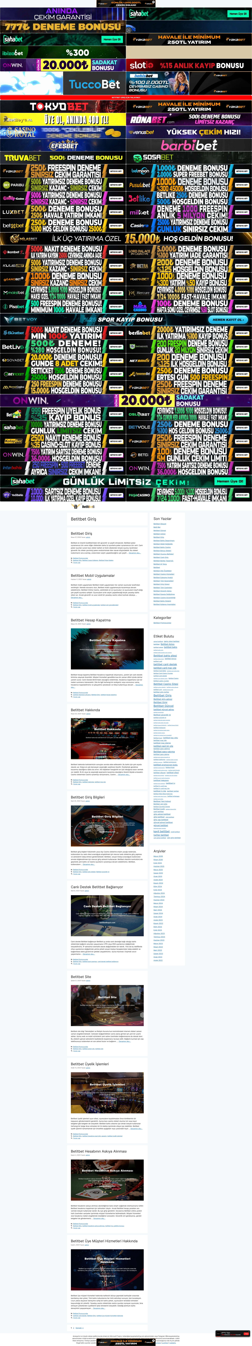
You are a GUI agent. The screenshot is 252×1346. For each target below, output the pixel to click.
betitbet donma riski (168, 689)
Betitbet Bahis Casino (162, 547)
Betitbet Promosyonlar (80, 558)
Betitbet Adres (167, 644)
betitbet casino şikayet (172, 687)
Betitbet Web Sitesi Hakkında (163, 794)
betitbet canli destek (165, 664)
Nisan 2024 (158, 907)
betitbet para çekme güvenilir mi (162, 757)
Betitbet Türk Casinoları (163, 588)
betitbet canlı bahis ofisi (173, 671)
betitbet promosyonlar (159, 767)
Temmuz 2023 (159, 937)
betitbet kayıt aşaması (89, 961)
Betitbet (157, 567)
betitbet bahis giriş (158, 650)
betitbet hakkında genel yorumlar (162, 720)
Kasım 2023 (158, 923)
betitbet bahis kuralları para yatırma (163, 652)
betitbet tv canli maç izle (161, 788)
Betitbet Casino (173, 678)
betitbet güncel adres (164, 709)
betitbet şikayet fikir (171, 809)
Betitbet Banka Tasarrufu (163, 561)
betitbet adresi (158, 647)
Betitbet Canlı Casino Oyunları (163, 673)
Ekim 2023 (158, 927)
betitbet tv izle (160, 791)
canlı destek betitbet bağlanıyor (108, 961)
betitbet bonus (170, 659)
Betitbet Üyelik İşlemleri (90, 1064)
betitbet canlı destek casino (161, 678)
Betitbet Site (81, 977)
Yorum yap (76, 562)
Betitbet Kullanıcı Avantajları (165, 604)
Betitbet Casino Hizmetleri (164, 574)
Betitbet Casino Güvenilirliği (164, 598)
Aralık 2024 (158, 880)
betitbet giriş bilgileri (89, 872)
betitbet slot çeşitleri (159, 775)
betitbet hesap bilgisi (173, 725)
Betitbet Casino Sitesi (166, 683)
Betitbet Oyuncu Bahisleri (164, 554)
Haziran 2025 (159, 866)
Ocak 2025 (158, 876)
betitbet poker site (88, 1049)
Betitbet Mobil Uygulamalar (93, 575)
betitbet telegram (161, 780)
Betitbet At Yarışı (160, 564)
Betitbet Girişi (160, 702)
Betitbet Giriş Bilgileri (88, 797)
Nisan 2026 (158, 860)
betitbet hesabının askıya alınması (93, 1226)
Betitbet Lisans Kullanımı (90, 560)
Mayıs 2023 (158, 944)
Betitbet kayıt (158, 738)
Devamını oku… (135, 553)
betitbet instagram (159, 727)
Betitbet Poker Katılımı (106, 560)
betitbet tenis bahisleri (159, 783)
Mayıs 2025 (158, 870)
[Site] (63, 171)
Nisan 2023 (158, 947)
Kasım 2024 (158, 883)
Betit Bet (157, 527)
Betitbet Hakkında (85, 710)
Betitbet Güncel (160, 531)
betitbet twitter (173, 791)
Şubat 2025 (158, 873)
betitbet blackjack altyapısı (82, 695)
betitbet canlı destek (80, 1315)
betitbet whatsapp (173, 796)
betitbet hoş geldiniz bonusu (114, 1226)
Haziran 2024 (159, 900)
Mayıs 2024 (158, 903)
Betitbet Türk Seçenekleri (163, 581)
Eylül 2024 (158, 890)
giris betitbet (159, 817)
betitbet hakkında (88, 782)
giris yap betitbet (161, 820)
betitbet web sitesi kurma (160, 796)
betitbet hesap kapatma (109, 695)
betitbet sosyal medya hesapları (162, 778)
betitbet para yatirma (162, 749)
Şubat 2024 (158, 913)
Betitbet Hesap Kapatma (91, 620)
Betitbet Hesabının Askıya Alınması (99, 1151)
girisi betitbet (170, 817)
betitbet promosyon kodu (166, 765)
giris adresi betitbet (162, 814)
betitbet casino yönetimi (160, 687)
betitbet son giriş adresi (171, 775)
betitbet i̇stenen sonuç (159, 733)
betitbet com (158, 689)
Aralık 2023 (158, 920)
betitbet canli (158, 661)
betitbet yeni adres (158, 799)
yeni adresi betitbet (160, 838)
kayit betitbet (162, 831)
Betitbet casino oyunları (161, 681)
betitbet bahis (170, 647)
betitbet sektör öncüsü (174, 770)
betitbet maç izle (100, 782)
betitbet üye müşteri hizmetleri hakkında (110, 1315)
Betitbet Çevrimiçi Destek (162, 806)
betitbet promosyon (169, 762)
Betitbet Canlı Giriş (161, 557)
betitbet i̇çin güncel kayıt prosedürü (162, 735)
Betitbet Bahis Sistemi (162, 601)
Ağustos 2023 (159, 933)
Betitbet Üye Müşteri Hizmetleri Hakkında (104, 1241)
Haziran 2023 (159, 940)
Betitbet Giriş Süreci (161, 584)
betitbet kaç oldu (170, 738)
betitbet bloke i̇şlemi (159, 659)
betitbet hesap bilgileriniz (160, 725)
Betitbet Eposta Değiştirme (164, 594)
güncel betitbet (161, 825)
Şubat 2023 (158, 954)
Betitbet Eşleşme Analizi (163, 578)
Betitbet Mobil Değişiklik (163, 544)
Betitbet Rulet (170, 767)
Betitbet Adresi (159, 534)
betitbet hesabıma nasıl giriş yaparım (94, 1136)
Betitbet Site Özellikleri (162, 571)
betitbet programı (158, 762)
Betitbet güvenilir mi (102, 872)
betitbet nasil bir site (163, 746)
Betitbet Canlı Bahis (160, 671)
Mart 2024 (158, 910)
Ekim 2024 (158, 886)
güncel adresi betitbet (163, 822)
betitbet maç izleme (162, 743)
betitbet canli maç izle (165, 667)
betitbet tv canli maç (160, 786)
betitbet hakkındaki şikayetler (161, 722)
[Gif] (126, 238)
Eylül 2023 (158, 930)
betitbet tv (170, 783)
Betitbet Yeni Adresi (162, 801)
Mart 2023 (158, 950)
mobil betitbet (175, 832)
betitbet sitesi (173, 773)
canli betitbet (159, 812)
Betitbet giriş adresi (163, 699)
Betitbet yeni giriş (160, 804)
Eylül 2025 (158, 863)
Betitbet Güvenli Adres (162, 591)
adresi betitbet (158, 641)
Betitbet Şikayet (160, 524)
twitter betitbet (161, 835)
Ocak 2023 (158, 957)
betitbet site (99, 1049)
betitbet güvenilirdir (159, 712)
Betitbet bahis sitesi (165, 655)
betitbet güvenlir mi (160, 717)
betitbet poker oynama (172, 759)
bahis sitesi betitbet (171, 641)
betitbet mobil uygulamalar (91, 605)
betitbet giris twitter (161, 692)
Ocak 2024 (158, 917)
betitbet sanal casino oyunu (160, 770)
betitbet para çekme (161, 754)
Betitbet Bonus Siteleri (162, 551)
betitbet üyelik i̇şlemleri (114, 1136)
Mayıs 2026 (158, 856)
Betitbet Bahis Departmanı (164, 541)
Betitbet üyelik (159, 809)
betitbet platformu (159, 759)
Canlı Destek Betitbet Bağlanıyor (97, 887)
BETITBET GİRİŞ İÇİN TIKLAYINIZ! (126, 98)
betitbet (157, 644)
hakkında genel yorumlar (160, 828)
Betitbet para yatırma (164, 751)
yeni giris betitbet (174, 838)
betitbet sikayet (160, 773)
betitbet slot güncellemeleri (109, 605)
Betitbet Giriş (81, 533)
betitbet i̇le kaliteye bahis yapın (161, 730)
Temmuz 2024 (159, 897)
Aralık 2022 (158, 960)
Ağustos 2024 (159, 893)
